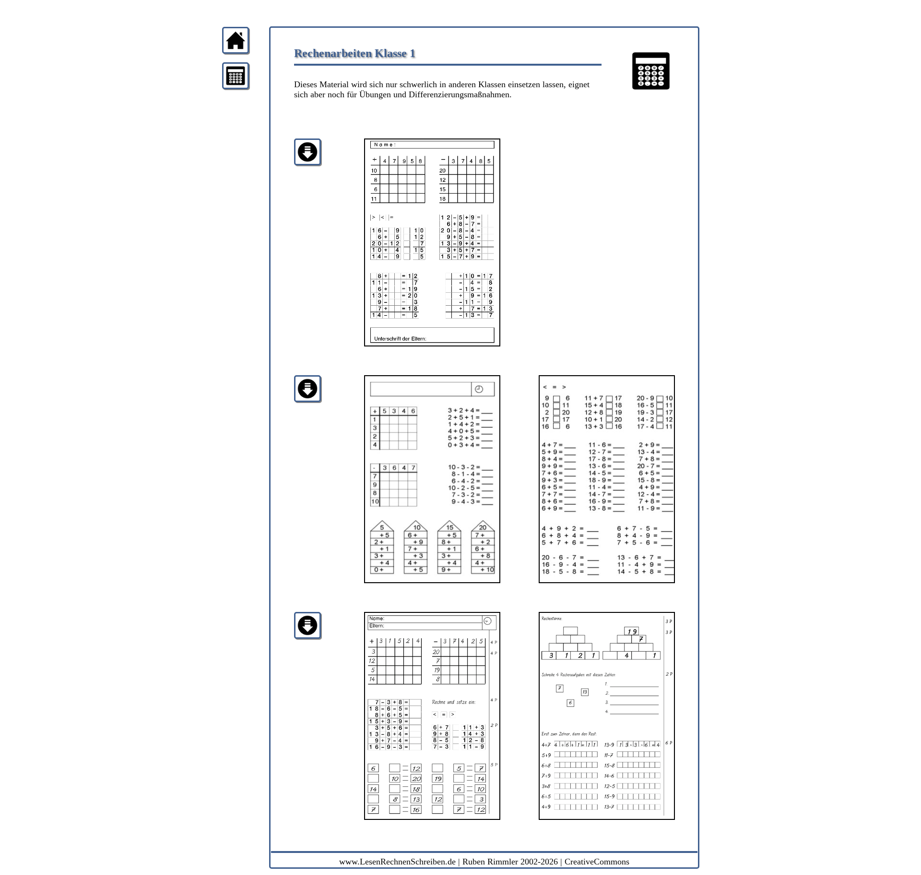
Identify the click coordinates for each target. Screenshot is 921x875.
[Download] (307, 163)
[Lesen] (235, 86)
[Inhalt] (235, 51)
